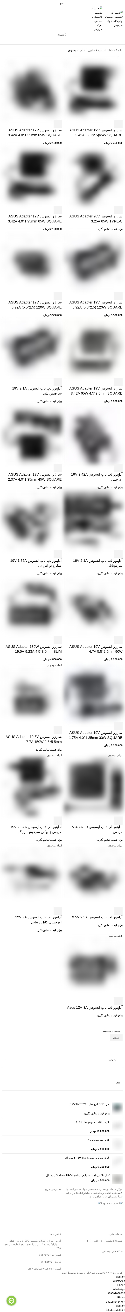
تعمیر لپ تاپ (54, 1208)
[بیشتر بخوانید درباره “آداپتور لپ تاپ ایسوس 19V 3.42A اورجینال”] (118, 468)
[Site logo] (112, 18)
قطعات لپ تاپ (106, 50)
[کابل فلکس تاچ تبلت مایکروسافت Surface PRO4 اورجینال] (117, 1179)
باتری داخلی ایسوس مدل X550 (93, 1122)
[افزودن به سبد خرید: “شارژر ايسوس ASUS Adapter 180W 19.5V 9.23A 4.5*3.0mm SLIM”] (58, 640)
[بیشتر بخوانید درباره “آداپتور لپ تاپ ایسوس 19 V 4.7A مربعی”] (118, 820)
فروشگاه (56, 1221)
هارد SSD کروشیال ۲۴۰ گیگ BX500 (90, 1104)
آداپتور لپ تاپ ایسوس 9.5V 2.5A (97, 917)
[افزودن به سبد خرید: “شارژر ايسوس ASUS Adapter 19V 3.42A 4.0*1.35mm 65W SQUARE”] (58, 124)
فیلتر (118, 1083)
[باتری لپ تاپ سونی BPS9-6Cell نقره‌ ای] (117, 1162)
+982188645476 (115, 1301)
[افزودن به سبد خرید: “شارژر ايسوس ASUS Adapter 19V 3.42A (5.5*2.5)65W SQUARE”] (118, 124)
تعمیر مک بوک (53, 1215)
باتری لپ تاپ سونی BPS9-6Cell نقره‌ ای (87, 1157)
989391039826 (116, 1293)
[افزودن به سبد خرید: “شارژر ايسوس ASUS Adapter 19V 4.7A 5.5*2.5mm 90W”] (118, 640)
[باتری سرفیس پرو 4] (117, 1144)
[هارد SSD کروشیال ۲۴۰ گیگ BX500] (117, 1108)
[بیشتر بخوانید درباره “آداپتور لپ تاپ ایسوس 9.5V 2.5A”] (118, 911)
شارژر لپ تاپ (87, 50)
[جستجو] (62, 41)
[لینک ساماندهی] (112, 1203)
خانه (120, 50)
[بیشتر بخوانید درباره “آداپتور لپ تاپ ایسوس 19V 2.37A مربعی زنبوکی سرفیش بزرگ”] (58, 820)
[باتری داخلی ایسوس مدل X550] (117, 1126)
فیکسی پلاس (54, 1227)
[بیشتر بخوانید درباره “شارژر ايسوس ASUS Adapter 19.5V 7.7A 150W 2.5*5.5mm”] (58, 730)
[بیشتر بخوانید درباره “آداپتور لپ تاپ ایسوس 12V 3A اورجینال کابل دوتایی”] (58, 911)
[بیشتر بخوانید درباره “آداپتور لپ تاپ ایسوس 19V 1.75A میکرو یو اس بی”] (58, 554)
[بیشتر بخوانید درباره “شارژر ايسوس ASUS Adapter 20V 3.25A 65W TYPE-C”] (118, 210)
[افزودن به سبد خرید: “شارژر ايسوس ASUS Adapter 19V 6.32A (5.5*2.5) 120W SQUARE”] (118, 296)
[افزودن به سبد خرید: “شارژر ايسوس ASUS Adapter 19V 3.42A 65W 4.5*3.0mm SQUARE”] (118, 382)
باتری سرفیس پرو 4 (99, 1139)
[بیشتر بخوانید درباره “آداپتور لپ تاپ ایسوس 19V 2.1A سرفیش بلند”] (58, 382)
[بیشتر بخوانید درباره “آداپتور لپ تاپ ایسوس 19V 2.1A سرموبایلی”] (118, 554)
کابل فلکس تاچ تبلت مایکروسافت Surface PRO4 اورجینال (78, 1175)
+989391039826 (115, 1310)
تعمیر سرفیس (53, 1202)
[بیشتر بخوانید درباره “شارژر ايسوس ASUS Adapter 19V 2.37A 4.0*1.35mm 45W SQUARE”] (58, 468)
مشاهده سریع (110, 124)
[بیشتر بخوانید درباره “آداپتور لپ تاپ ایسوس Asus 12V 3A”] (118, 1001)
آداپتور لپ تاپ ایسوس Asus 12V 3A (95, 1007)
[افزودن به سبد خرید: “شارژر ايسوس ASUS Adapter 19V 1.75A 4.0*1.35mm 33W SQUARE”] (118, 726)
